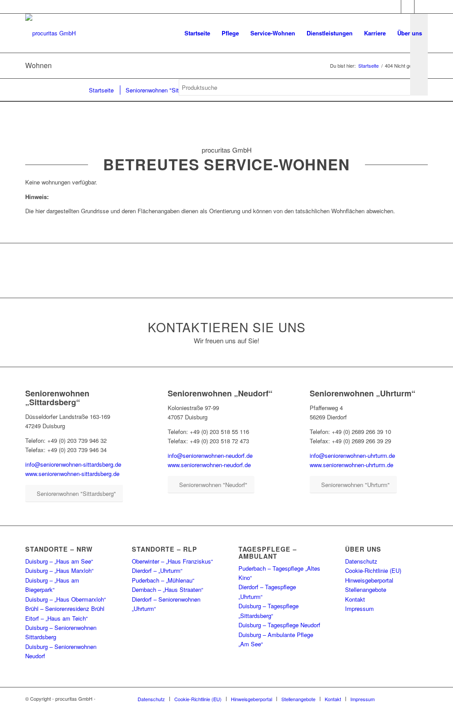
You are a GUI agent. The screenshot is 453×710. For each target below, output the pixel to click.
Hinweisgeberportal (369, 580)
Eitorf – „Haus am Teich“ (56, 618)
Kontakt (355, 599)
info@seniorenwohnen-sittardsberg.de (73, 464)
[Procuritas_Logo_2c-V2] (50, 33)
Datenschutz (361, 561)
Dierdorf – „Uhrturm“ (157, 570)
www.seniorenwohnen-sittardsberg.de (72, 473)
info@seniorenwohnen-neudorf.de (210, 455)
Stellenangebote (365, 589)
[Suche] (187, 123)
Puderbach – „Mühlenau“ (163, 580)
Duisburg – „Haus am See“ (59, 561)
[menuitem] (197, 33)
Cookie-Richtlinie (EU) (373, 570)
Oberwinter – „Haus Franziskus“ (172, 561)
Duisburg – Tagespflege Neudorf (279, 625)
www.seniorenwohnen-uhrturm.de (351, 465)
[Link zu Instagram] (407, 6)
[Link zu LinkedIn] (421, 6)
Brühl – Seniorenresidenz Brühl (64, 608)
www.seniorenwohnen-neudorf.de (209, 465)
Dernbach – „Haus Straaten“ (167, 589)
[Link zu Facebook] (394, 6)
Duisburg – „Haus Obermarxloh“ (65, 599)
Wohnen (38, 65)
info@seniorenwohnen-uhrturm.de (352, 455)
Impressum (359, 608)
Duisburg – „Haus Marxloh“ (59, 570)
